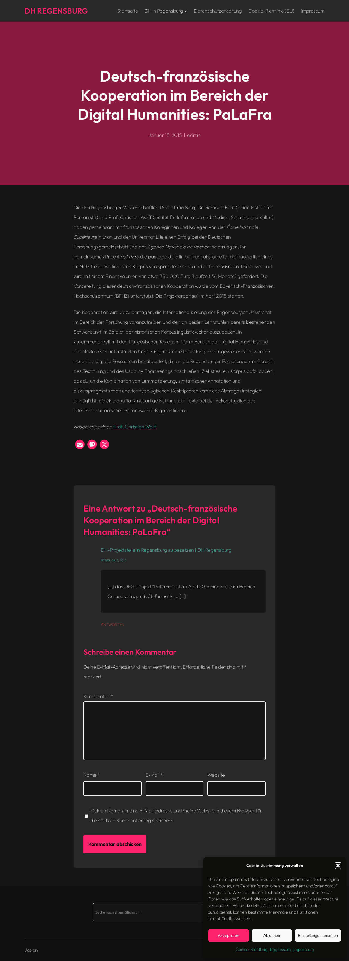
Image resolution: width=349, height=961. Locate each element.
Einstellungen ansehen (318, 935)
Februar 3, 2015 (113, 560)
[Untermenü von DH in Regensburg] (185, 10)
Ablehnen (271, 935)
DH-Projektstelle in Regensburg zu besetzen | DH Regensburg (166, 550)
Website (216, 775)
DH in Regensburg (164, 11)
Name (91, 775)
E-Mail (154, 775)
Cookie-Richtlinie (251, 949)
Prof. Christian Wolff (135, 427)
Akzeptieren (228, 935)
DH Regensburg (56, 11)
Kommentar (98, 696)
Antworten (112, 624)
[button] (338, 865)
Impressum (280, 949)
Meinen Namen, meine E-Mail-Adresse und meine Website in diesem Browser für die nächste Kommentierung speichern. (176, 815)
